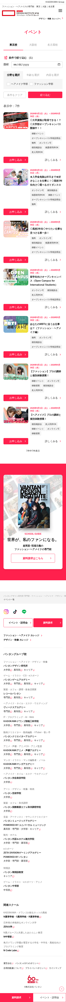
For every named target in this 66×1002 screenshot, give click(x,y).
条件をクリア (15, 94)
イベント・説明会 (18, 622)
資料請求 (48, 622)
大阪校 (33, 44)
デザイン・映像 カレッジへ (50, 19)
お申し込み (15, 159)
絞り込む (45, 94)
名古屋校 (52, 44)
